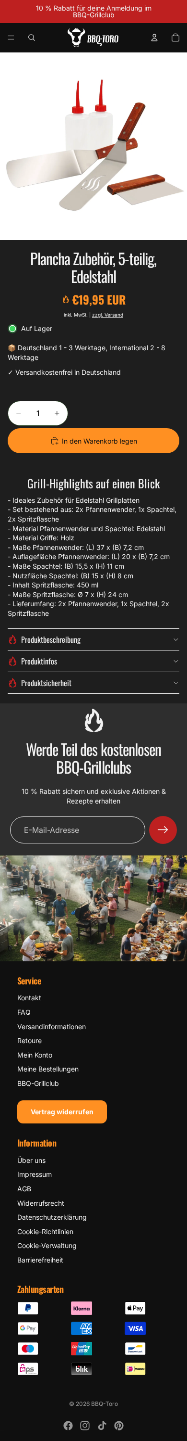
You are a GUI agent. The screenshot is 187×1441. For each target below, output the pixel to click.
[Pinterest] (119, 1425)
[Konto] (154, 37)
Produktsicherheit (46, 683)
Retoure (29, 1040)
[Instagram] (85, 1425)
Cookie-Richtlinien (45, 1231)
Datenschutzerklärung (52, 1217)
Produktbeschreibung (51, 639)
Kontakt (29, 998)
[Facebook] (68, 1425)
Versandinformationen (51, 1026)
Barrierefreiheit (40, 1260)
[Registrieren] (163, 830)
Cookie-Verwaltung (47, 1245)
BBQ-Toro (104, 1403)
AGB (24, 1189)
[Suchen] (31, 37)
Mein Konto (34, 1055)
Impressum (34, 1174)
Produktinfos (39, 661)
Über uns (31, 1160)
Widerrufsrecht (40, 1203)
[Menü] (11, 37)
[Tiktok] (102, 1425)
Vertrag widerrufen (62, 1112)
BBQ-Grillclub (38, 1083)
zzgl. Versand (107, 315)
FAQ (24, 1012)
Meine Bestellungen (48, 1069)
